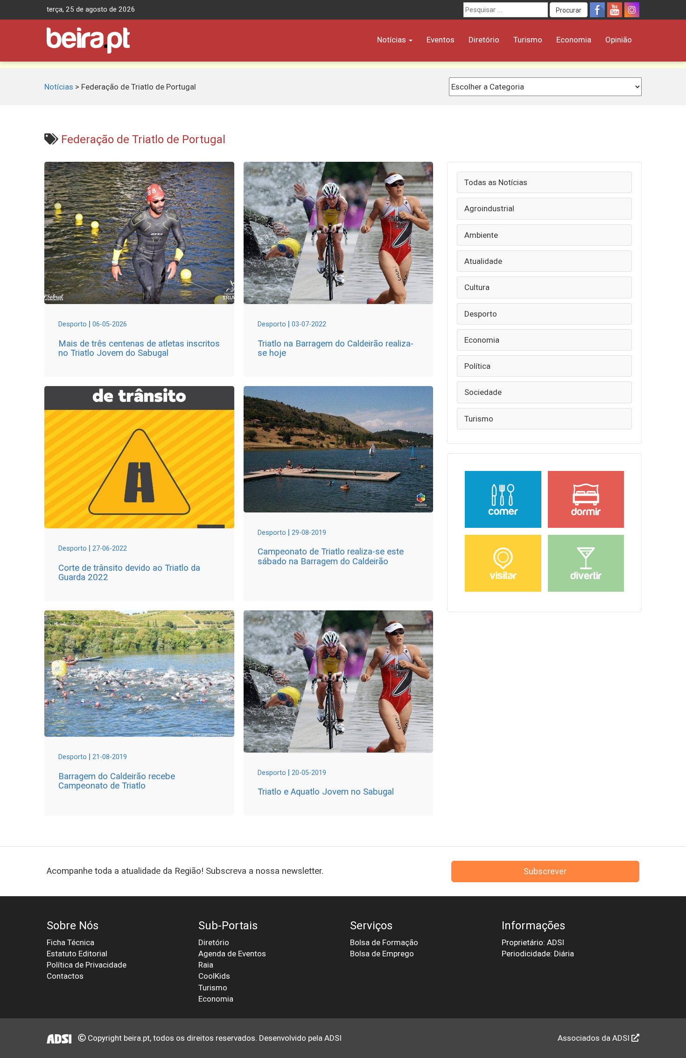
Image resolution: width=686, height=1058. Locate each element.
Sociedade (483, 392)
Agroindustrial (489, 208)
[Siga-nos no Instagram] (631, 9)
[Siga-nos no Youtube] (614, 9)
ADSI (333, 1038)
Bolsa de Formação (384, 942)
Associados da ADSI (594, 1038)
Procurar (568, 10)
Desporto (480, 313)
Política (477, 366)
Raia (205, 964)
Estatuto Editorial (77, 953)
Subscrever (545, 871)
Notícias (392, 39)
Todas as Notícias (495, 182)
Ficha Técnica (70, 942)
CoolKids (214, 976)
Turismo (527, 39)
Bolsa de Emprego (382, 953)
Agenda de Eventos (232, 953)
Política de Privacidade (86, 964)
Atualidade (483, 261)
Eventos (441, 39)
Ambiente (481, 235)
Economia (573, 39)
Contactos (65, 976)
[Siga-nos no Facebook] (597, 9)
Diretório (484, 39)
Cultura (477, 287)
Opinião (618, 39)
